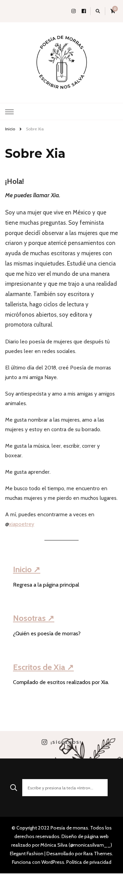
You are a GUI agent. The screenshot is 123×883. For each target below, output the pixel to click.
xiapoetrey (21, 524)
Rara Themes (97, 853)
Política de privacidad (88, 862)
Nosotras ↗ (33, 618)
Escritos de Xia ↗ (43, 667)
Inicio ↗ (26, 569)
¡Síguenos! (66, 742)
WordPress (52, 862)
